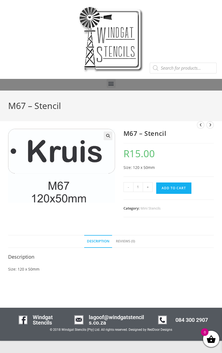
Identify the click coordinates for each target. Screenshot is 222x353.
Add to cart (174, 188)
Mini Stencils (151, 208)
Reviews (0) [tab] (125, 241)
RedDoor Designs (159, 330)
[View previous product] (200, 125)
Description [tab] (98, 241)
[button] (111, 83)
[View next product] (210, 125)
